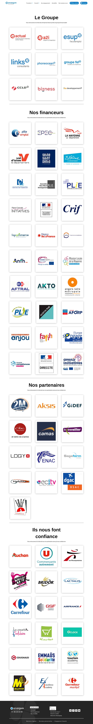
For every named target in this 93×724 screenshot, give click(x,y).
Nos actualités (34, 713)
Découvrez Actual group (56, 715)
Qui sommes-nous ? (55, 712)
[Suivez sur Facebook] (73, 710)
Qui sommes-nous (63, 3)
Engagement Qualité (61, 721)
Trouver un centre (54, 713)
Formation (28, 3)
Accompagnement (45, 3)
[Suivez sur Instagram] (76, 710)
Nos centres (75, 3)
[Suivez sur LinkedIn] (70, 710)
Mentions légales (31, 721)
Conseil (36, 3)
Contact (85, 3)
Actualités (54, 3)
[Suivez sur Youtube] (79, 710)
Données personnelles (45, 721)
